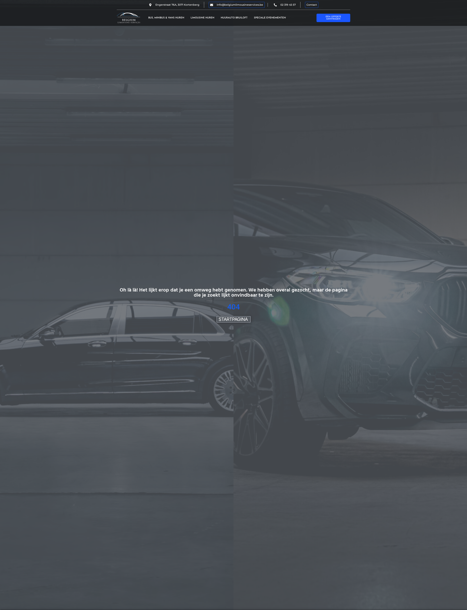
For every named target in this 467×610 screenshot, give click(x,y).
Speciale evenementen (270, 18)
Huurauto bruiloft (234, 18)
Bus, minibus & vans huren (166, 18)
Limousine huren (202, 18)
